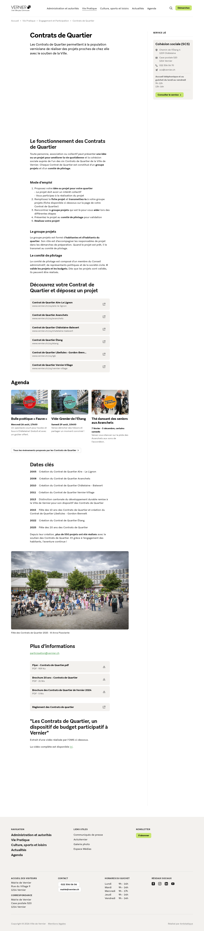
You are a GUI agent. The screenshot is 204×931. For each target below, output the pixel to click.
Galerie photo (82, 844)
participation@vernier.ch (44, 653)
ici (71, 746)
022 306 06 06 (69, 884)
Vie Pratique (89, 8)
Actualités (138, 8)
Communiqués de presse (88, 834)
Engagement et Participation (54, 20)
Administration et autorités (63, 8)
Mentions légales (57, 923)
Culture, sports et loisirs (114, 8)
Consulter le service (168, 94)
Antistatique (186, 923)
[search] (171, 8)
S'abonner (143, 835)
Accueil (15, 20)
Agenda (151, 8)
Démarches (184, 7)
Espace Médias (82, 848)
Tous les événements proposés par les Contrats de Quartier (44, 450)
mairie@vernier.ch (69, 889)
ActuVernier (80, 839)
